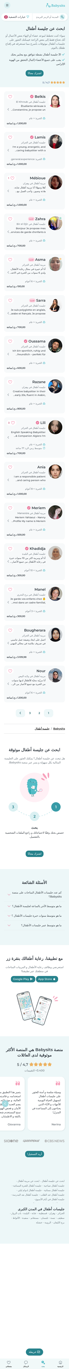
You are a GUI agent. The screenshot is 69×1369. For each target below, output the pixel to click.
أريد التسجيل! (34, 1154)
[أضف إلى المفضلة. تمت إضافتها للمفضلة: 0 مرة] (10, 96)
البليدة (26, 1213)
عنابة (34, 1213)
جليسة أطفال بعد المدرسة (25, 1194)
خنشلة (39, 1222)
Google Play (21, 979)
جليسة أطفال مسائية (54, 1190)
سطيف (60, 1217)
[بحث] (62, 17)
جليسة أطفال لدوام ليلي (30, 1190)
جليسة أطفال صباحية (54, 1185)
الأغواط (16, 1217)
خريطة (32, 1352)
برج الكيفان (58, 1222)
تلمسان (44, 1217)
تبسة (52, 1217)
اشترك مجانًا (34, 73)
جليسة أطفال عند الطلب (52, 1194)
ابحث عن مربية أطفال (28, 1181)
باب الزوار (16, 1213)
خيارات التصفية (15, 16)
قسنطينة (43, 1213)
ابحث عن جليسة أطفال (53, 1181)
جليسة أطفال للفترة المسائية (27, 1185)
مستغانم (35, 1217)
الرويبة (48, 1222)
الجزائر (61, 1213)
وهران (52, 1213)
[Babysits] (55, 5)
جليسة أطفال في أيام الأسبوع (50, 1199)
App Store (45, 979)
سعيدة (25, 1217)
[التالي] (20, 713)
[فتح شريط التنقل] (7, 5)
